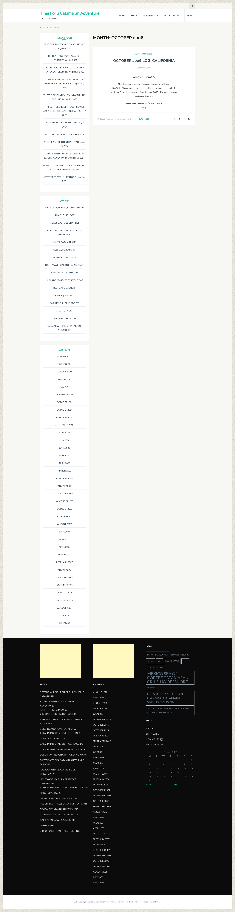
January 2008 (64, 486)
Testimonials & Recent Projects (59, 814)
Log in (149, 728)
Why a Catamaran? (64, 242)
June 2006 (64, 623)
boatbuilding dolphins (180, 655)
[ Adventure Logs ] (143, 54)
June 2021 (64, 364)
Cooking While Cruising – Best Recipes (62, 749)
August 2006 (64, 608)
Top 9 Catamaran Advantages (57, 820)
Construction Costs (52, 738)
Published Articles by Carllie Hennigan (63, 803)
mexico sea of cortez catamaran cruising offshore (168, 677)
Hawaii (159, 661)
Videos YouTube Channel (64, 222)
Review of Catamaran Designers (59, 809)
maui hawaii (172, 661)
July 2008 (64, 440)
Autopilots (46, 723)
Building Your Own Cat (64, 272)
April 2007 (64, 547)
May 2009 (64, 432)
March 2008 (64, 470)
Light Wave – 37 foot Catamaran (64, 265)
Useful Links (47, 825)
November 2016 (64, 394)
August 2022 (64, 356)
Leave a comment (123, 119)
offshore (151, 688)
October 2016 (64, 402)
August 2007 (64, 524)
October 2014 (64, 409)
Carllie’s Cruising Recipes (64, 303)
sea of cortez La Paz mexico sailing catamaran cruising (168, 710)
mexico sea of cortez (155, 667)
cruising (150, 661)
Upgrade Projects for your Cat (64, 280)
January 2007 (64, 569)
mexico (185, 661)
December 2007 (64, 493)
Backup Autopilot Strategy (60, 142)
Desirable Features (64, 249)
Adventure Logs (150, 16)
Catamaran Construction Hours (60, 733)
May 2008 (64, 455)
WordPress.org (155, 744)
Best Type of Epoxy (55, 134)
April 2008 (64, 463)
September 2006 (64, 600)
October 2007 (64, 508)
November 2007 (64, 501)
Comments (154, 739)
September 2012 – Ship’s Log (59, 177)
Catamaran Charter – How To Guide (61, 743)
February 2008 (64, 478)
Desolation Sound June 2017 (61, 122)
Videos (134, 16)
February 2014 (64, 417)
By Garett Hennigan (105, 119)
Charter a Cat (64, 310)
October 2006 (64, 592)
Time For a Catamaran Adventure (70, 13)
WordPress (156, 902)
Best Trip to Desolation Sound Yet (64, 44)
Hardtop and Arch (51, 792)
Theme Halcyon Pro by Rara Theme (125, 902)
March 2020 (64, 379)
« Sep (148, 784)
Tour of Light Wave (64, 257)
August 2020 (64, 371)
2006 (49, 27)
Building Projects (173, 16)
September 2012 (64, 425)
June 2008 (64, 447)
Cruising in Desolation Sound (58, 714)
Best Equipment (64, 295)
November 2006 (64, 585)
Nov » (177, 784)
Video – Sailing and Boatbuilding (60, 831)
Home (122, 16)
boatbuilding (157, 654)
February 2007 (64, 562)
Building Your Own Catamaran (59, 728)
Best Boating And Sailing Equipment (62, 719)
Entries (152, 733)
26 (170, 776)
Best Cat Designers (64, 287)
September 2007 (64, 516)
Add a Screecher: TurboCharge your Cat (64, 787)
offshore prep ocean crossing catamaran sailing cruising (165, 698)
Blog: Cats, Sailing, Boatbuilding (64, 207)
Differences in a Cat (64, 318)
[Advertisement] (60, 661)
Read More (143, 119)
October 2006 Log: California (144, 60)
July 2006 (64, 615)
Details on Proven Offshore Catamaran (64, 754)
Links (189, 16)
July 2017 (64, 387)
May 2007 (64, 539)
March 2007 (64, 554)
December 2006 (64, 577)
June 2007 (64, 531)
